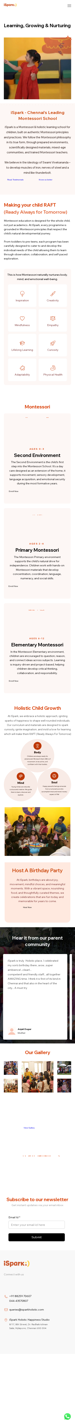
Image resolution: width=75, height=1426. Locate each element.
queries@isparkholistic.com (26, 1309)
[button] (64, 95)
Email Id (14, 1217)
